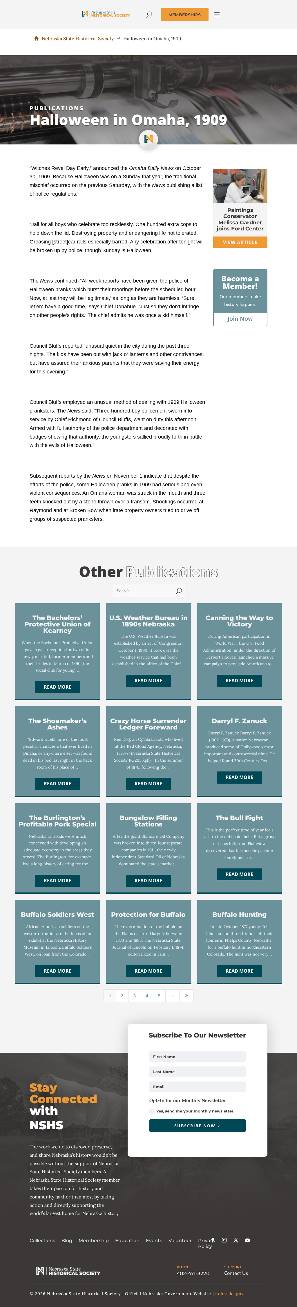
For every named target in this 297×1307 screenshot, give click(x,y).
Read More (57, 687)
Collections (42, 1240)
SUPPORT (233, 1267)
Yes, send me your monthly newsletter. (195, 1111)
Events (154, 1240)
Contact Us (236, 1273)
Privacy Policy (206, 1243)
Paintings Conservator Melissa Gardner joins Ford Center (240, 219)
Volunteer (180, 1240)
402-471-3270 (193, 1273)
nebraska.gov (229, 1293)
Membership (94, 1240)
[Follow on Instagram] (224, 1240)
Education (127, 1240)
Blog (66, 1240)
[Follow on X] (235, 1240)
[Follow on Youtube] (247, 1240)
